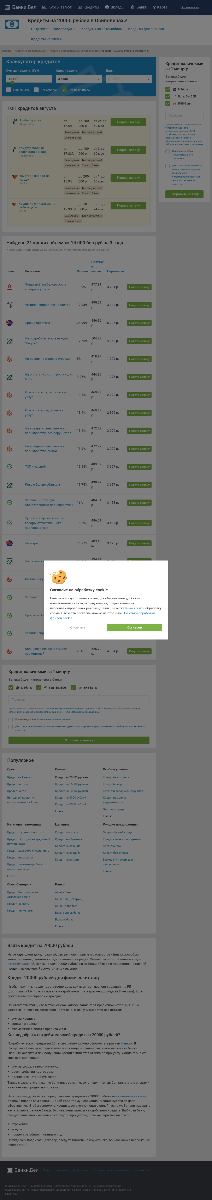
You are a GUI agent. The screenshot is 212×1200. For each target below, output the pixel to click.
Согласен (134, 627)
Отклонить (77, 627)
